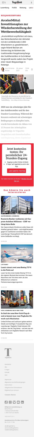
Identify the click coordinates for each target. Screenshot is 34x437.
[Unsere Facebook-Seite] (6, 403)
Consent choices (10, 395)
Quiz (6, 375)
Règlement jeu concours (12, 390)
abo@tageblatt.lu (10, 426)
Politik (14, 7)
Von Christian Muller (9, 69)
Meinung (23, 7)
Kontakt (7, 372)
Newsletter (8, 364)
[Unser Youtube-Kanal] (18, 403)
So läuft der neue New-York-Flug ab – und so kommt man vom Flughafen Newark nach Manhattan (16, 316)
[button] (31, 8)
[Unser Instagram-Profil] (10, 403)
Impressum (8, 379)
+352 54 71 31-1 (9, 416)
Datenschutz (8, 385)
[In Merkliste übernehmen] (32, 69)
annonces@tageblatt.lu (11, 428)
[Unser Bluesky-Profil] (14, 403)
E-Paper (7, 370)
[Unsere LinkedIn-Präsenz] (22, 403)
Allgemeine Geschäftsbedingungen (15, 382)
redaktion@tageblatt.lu (11, 430)
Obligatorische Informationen (13, 387)
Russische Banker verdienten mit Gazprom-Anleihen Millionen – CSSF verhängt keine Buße (16, 221)
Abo (6, 367)
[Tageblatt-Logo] (8, 356)
